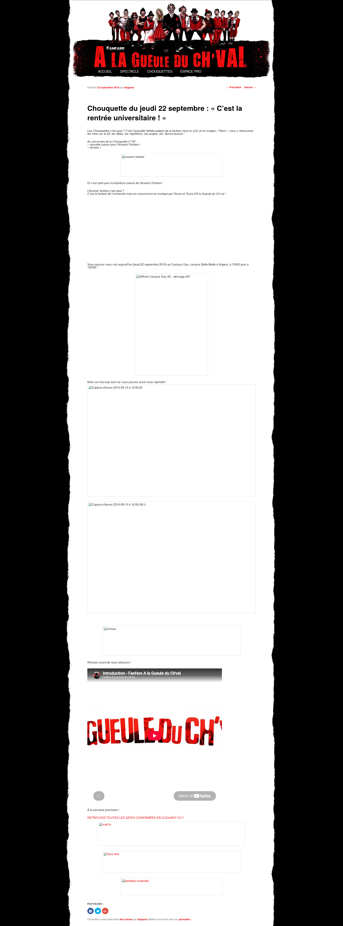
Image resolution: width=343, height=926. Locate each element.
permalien (184, 919)
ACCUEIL (105, 71)
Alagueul (129, 87)
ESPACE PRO (190, 71)
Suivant (250, 87)
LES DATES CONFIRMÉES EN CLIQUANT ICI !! (151, 817)
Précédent (233, 87)
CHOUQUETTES (159, 71)
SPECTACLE (129, 71)
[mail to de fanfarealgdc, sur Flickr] (171, 833)
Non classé (126, 919)
